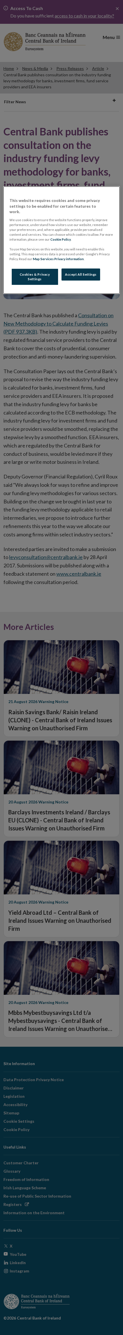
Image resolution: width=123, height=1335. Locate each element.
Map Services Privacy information (58, 259)
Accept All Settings (81, 275)
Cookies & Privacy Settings (35, 277)
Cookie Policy (60, 239)
